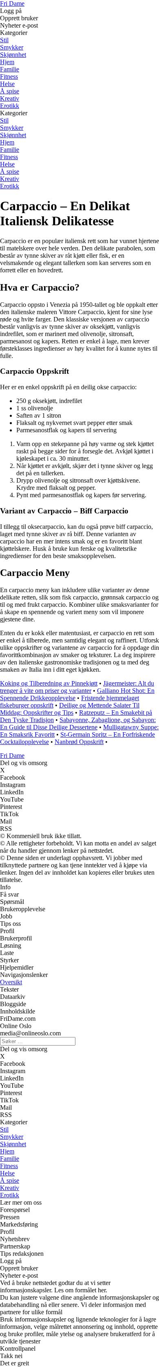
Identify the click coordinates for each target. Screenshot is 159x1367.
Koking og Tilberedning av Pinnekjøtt (48, 683)
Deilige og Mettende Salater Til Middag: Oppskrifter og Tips (69, 709)
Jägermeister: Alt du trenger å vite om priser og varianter (77, 687)
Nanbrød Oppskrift (79, 741)
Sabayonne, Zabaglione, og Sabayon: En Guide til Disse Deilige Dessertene (78, 723)
